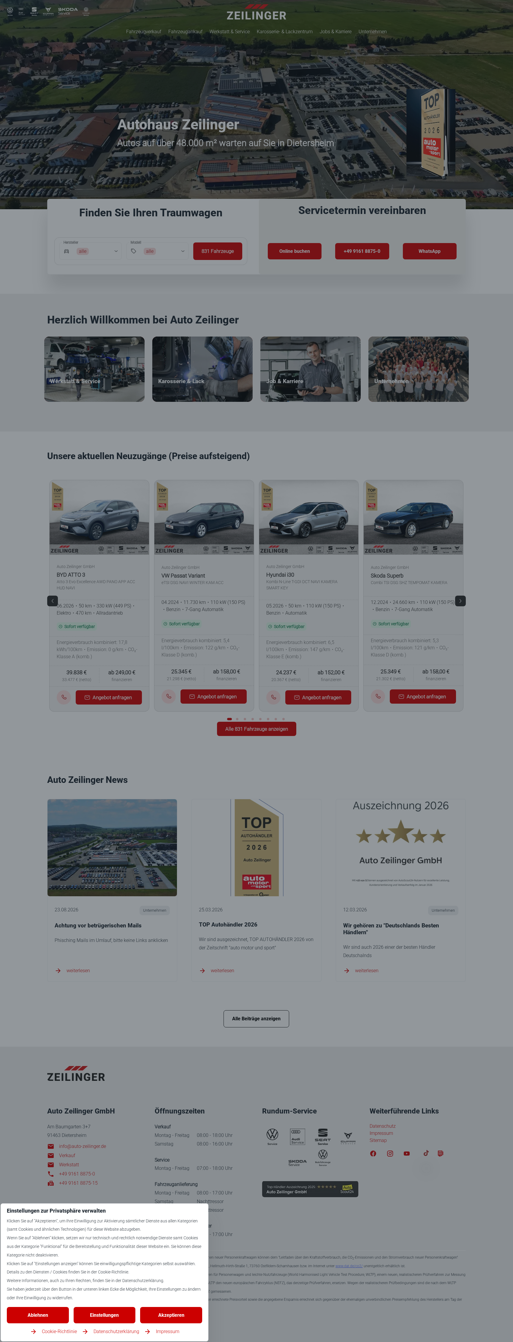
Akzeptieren (171, 1315)
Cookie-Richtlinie (59, 1331)
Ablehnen (38, 1315)
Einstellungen (104, 1315)
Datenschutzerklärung (116, 1331)
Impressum (167, 1331)
